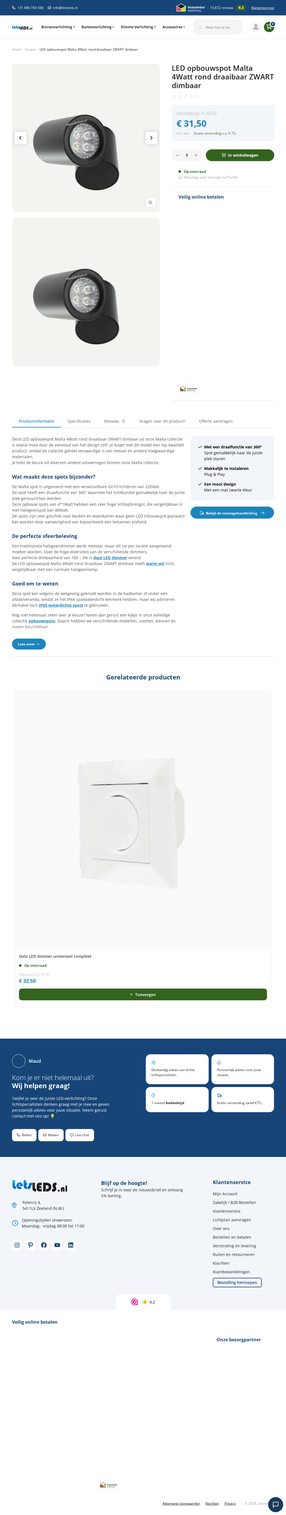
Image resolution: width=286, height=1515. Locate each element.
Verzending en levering (234, 1245)
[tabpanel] (143, 543)
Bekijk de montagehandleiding (231, 513)
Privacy (230, 1503)
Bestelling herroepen (237, 1282)
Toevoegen (145, 994)
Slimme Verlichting (137, 26)
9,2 (152, 1302)
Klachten (221, 1263)
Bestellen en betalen (232, 1237)
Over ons (221, 1228)
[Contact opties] (275, 1504)
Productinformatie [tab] (36, 421)
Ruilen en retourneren (234, 1254)
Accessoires (172, 26)
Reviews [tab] (114, 421)
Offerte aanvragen (216, 421)
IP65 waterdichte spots (61, 605)
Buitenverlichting (96, 26)
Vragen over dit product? (162, 421)
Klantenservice (262, 7)
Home (17, 49)
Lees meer (27, 644)
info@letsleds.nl (65, 7)
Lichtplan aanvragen (232, 1219)
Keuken (30, 49)
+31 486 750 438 (30, 7)
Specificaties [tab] (79, 421)
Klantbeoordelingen (231, 1271)
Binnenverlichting (56, 26)
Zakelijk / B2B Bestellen (234, 1202)
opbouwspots (41, 621)
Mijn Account (225, 1193)
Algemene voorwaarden (181, 1503)
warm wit (155, 563)
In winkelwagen (243, 155)
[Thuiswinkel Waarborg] (190, 7)
